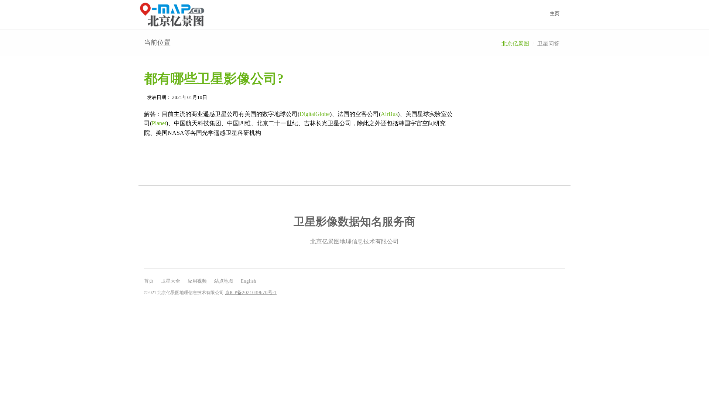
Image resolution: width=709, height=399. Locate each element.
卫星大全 (170, 281)
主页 (554, 13)
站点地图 (223, 281)
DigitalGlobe (314, 114)
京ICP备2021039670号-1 (251, 292)
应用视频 (197, 281)
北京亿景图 (515, 44)
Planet (159, 123)
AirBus (389, 114)
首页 (149, 281)
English (248, 281)
